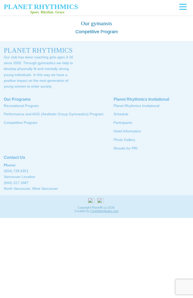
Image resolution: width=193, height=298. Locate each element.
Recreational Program (21, 106)
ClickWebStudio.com (104, 211)
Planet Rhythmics (41, 7)
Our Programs (17, 99)
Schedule (121, 114)
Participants (123, 123)
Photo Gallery (124, 140)
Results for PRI (125, 148)
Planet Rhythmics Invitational (141, 99)
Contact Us (14, 157)
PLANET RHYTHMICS (38, 50)
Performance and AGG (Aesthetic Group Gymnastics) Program (54, 114)
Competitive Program (20, 123)
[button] (184, 7)
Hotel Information (127, 131)
